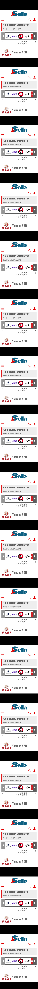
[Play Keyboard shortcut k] (3, 986)
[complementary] (19, 494)
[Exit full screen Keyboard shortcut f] (35, 986)
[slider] (19, 986)
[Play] (19, 494)
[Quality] (30, 986)
